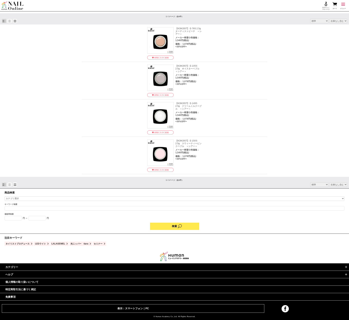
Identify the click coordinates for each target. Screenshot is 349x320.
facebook (285, 308)
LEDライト (40, 243)
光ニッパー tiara (79, 243)
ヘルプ (9, 274)
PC (147, 308)
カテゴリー (11, 267)
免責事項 (10, 296)
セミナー (98, 243)
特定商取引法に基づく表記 (20, 289)
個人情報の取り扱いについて (22, 281)
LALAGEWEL (58, 243)
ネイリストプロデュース (18, 243)
